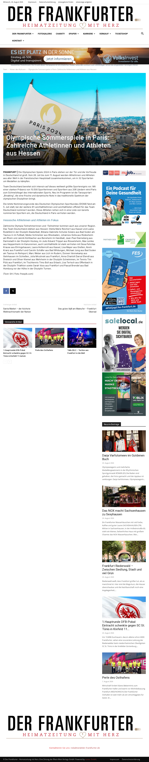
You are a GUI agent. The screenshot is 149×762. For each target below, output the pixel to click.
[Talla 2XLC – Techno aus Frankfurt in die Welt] (81, 338)
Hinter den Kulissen (18, 69)
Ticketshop (121, 33)
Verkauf (104, 33)
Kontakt (17, 40)
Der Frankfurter (21, 33)
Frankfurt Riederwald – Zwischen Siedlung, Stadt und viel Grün (122, 569)
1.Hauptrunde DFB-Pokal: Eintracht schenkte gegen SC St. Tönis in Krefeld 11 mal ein (17, 353)
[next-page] (9, 362)
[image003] (124, 224)
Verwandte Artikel (13, 322)
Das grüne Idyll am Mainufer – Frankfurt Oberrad (77, 310)
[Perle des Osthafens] (49, 338)
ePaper (73, 33)
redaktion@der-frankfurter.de (85, 747)
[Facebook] (6, 291)
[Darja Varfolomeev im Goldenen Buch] (124, 441)
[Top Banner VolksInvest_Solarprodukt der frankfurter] (74, 57)
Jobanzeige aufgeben (84, 2)
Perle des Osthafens (44, 350)
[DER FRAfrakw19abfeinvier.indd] (124, 313)
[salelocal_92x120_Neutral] (124, 370)
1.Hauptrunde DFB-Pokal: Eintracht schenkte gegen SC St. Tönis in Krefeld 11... (123, 625)
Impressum (32, 2)
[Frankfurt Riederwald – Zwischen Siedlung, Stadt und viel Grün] (124, 551)
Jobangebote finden (65, 2)
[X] (13, 291)
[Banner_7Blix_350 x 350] (124, 415)
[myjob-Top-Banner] (124, 175)
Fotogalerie (45, 33)
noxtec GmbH (90, 759)
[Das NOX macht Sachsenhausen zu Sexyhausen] (124, 496)
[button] (142, 34)
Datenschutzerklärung (47, 2)
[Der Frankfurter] (74, 17)
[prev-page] (5, 362)
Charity (60, 33)
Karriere (88, 33)
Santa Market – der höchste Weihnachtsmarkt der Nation (17, 310)
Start (5, 69)
